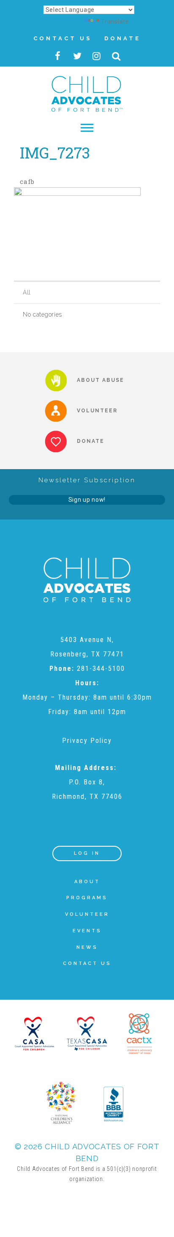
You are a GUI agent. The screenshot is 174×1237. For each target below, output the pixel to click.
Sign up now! (87, 499)
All (27, 292)
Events (87, 931)
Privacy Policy (87, 741)
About (87, 881)
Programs (87, 898)
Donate (122, 38)
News (87, 947)
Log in (87, 853)
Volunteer (87, 914)
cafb (27, 181)
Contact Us (62, 38)
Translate (115, 21)
